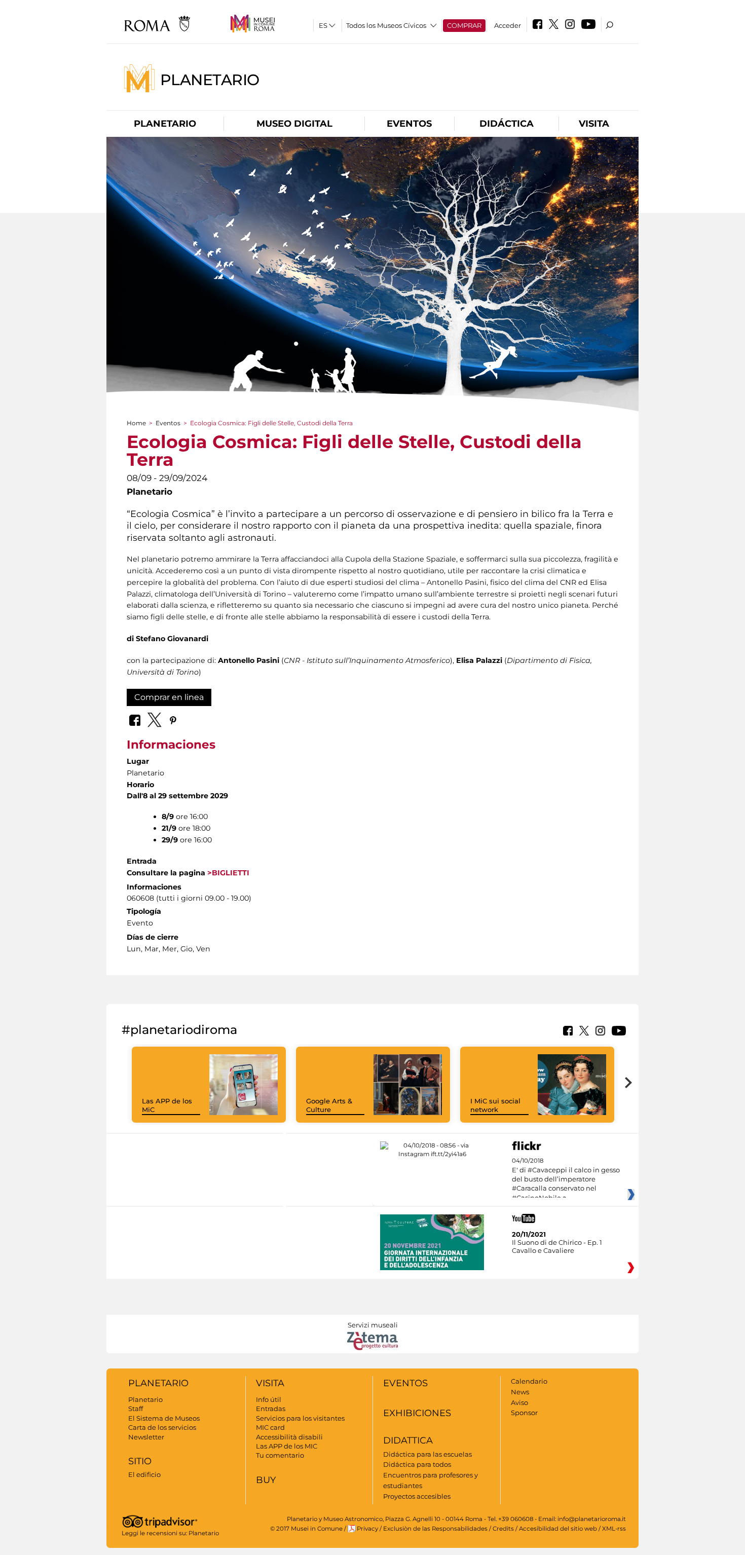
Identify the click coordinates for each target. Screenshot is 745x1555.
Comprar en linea (169, 697)
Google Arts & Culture (329, 1105)
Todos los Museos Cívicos (386, 25)
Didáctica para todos (417, 1464)
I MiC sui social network (495, 1105)
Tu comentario (280, 1455)
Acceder (507, 25)
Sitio (140, 1461)
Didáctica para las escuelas (427, 1454)
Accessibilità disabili (289, 1437)
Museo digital (294, 123)
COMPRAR (464, 25)
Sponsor (524, 1413)
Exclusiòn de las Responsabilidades (435, 1528)
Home (136, 423)
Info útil (268, 1399)
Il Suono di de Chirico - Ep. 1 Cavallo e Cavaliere (557, 1246)
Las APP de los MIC (286, 1446)
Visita (594, 123)
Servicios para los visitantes (300, 1418)
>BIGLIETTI (227, 872)
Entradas (270, 1408)
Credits (503, 1528)
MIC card (270, 1427)
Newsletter (146, 1437)
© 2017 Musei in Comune (306, 1528)
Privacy (367, 1528)
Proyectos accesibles (417, 1496)
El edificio (144, 1474)
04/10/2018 (566, 1179)
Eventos (409, 123)
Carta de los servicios (162, 1427)
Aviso (519, 1402)
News (520, 1392)
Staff (135, 1408)
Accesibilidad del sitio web (558, 1528)
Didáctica (506, 123)
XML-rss (614, 1528)
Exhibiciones (417, 1413)
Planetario (209, 79)
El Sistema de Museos (164, 1418)
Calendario (529, 1381)
